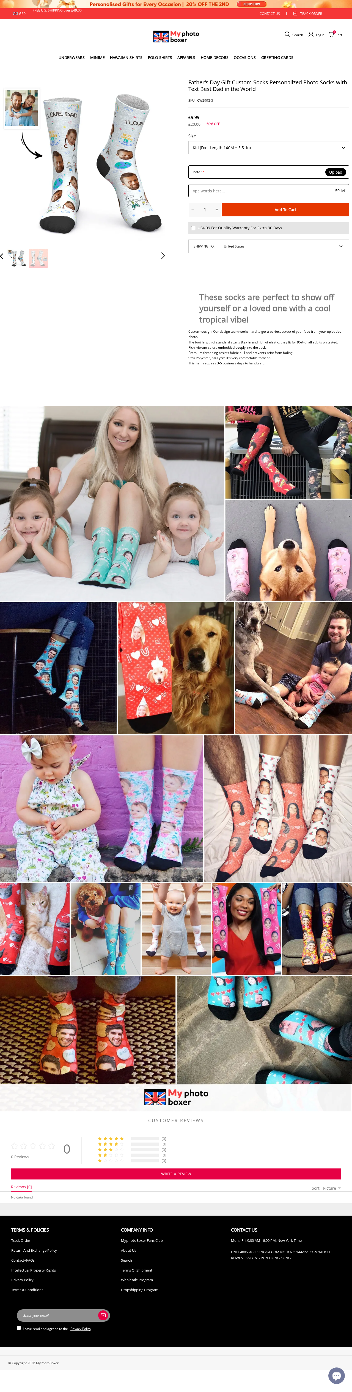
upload (335, 172)
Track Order (311, 13)
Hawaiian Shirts (126, 57)
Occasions (245, 57)
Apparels (186, 57)
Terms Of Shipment (136, 1270)
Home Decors (215, 57)
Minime (97, 57)
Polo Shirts (160, 57)
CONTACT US (270, 13)
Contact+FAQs (23, 1260)
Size (192, 135)
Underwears (72, 57)
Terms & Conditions (27, 1289)
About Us (128, 1250)
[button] (12, 160)
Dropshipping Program (139, 1289)
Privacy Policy (22, 1279)
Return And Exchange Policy (34, 1250)
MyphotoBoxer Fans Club (142, 1240)
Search (126, 1260)
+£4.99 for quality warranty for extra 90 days (240, 227)
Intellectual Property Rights (33, 1270)
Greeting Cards (277, 57)
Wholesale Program (137, 1279)
